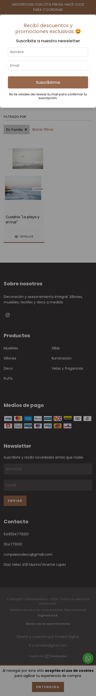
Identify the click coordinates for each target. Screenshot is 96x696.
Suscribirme (48, 82)
